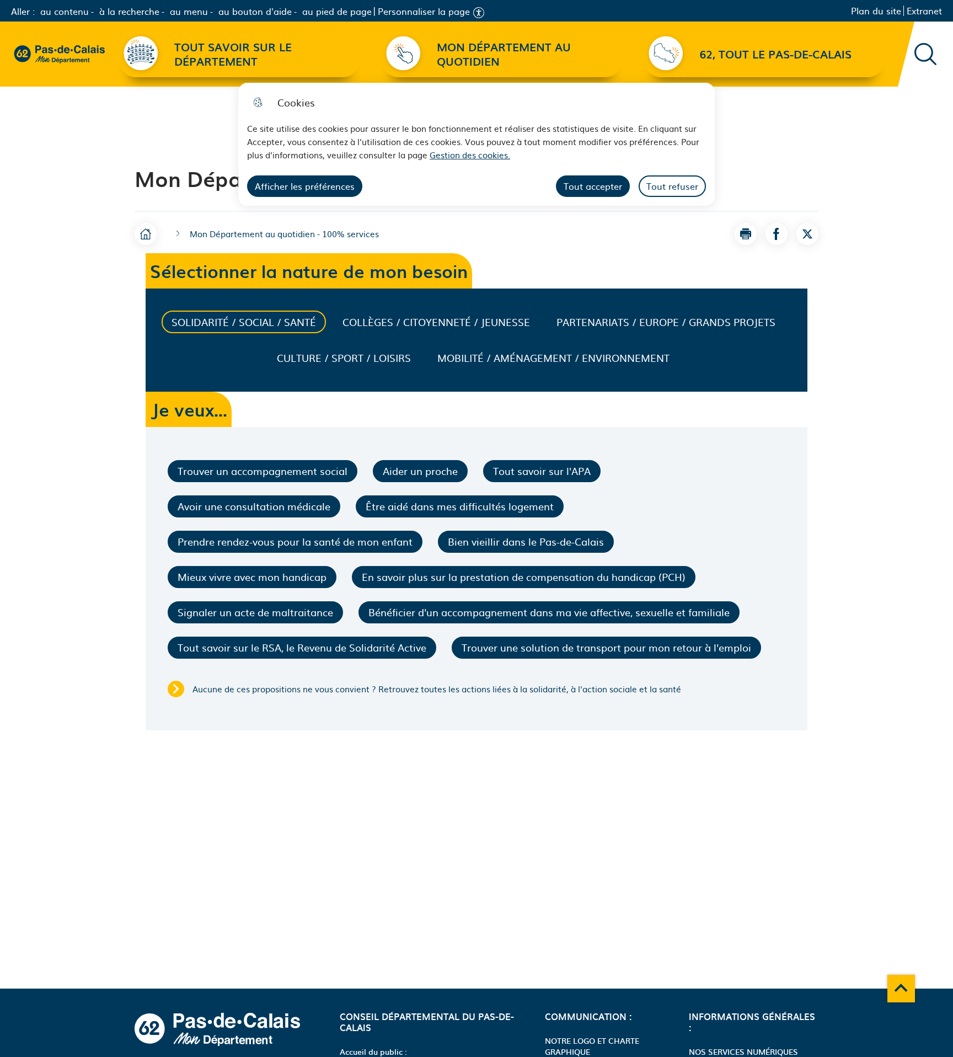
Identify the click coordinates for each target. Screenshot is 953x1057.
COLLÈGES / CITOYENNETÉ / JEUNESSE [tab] (436, 321)
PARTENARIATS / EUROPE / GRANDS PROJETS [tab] (665, 321)
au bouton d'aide (255, 11)
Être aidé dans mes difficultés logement (460, 506)
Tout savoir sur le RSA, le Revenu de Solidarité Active (302, 647)
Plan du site (876, 11)
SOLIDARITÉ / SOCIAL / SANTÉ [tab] (244, 321)
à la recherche (129, 11)
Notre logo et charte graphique (592, 1046)
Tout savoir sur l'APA (542, 470)
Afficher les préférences (305, 186)
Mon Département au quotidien (504, 54)
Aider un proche (420, 470)
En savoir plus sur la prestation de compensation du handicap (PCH (524, 576)
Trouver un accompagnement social (262, 470)
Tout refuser (672, 186)
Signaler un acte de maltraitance (255, 612)
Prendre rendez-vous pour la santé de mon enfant (295, 541)
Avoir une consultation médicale (254, 506)
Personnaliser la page (424, 11)
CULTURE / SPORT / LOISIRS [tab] (344, 357)
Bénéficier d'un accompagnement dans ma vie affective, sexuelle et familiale (549, 612)
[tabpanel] (476, 578)
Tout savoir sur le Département (233, 54)
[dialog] (476, 144)
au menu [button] (189, 11)
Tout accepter (593, 186)
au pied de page (337, 11)
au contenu (64, 11)
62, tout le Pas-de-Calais (775, 54)
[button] (746, 234)
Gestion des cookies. (470, 154)
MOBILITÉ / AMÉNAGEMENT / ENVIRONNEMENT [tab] (553, 357)
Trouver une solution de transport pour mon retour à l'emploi (606, 647)
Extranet (924, 11)
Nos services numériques (743, 1051)
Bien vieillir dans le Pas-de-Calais (526, 541)
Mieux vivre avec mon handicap (252, 576)
